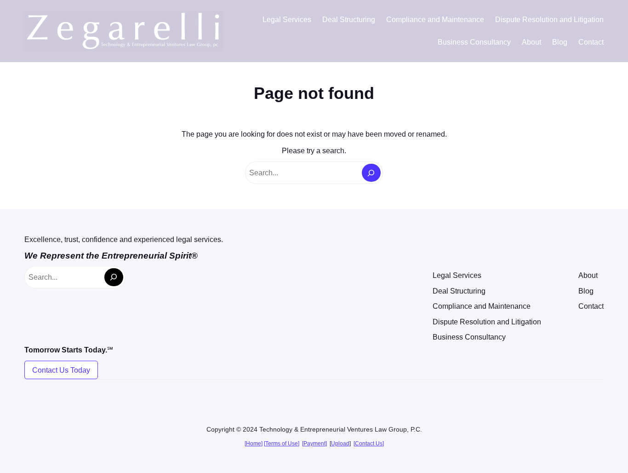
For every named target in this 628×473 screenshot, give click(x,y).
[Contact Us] (369, 443)
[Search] (371, 173)
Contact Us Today (61, 370)
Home (253, 443)
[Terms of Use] (281, 443)
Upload (340, 443)
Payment (314, 443)
